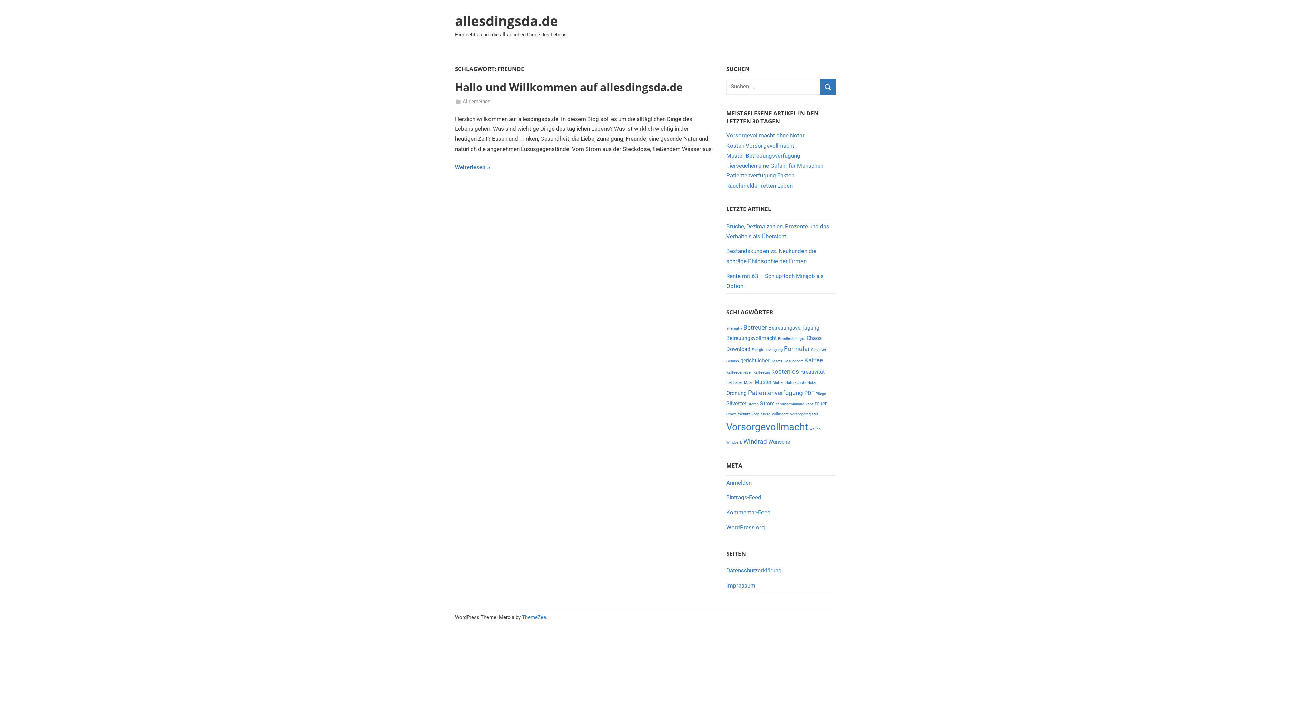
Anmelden (739, 482)
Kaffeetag (761, 372)
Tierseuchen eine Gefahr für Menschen (774, 165)
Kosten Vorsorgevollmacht (760, 145)
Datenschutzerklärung (754, 570)
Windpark (734, 442)
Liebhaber (734, 382)
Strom (767, 403)
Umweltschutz (738, 414)
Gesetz (776, 361)
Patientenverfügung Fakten (760, 175)
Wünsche (779, 442)
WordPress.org (745, 527)
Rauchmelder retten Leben (759, 185)
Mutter (778, 382)
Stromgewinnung (790, 404)
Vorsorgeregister (804, 414)
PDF (809, 393)
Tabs (810, 404)
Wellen (815, 429)
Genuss (732, 361)
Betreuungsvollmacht (751, 338)
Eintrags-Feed (743, 497)
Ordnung (736, 393)
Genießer (818, 350)
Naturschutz (795, 382)
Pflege (821, 394)
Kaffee (813, 360)
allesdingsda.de (506, 20)
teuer (821, 403)
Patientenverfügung (775, 393)
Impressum (740, 585)
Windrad (755, 441)
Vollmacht (780, 414)
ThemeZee (534, 617)
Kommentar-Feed (748, 512)
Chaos (814, 338)
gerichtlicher (754, 360)
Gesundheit (793, 361)
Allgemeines (477, 101)
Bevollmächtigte (791, 339)
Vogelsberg (760, 414)
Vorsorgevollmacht (767, 427)
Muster (763, 382)
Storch (753, 404)
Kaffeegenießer (739, 372)
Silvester (736, 403)
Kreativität (812, 372)
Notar (812, 382)
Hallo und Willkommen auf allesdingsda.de (569, 87)
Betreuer (755, 327)
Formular (797, 349)
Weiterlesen (470, 167)
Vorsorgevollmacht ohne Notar (765, 135)
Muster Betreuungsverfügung (763, 155)
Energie (758, 350)
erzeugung (774, 350)
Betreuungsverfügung (793, 328)
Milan (748, 382)
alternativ (734, 328)
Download (738, 349)
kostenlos (785, 371)
